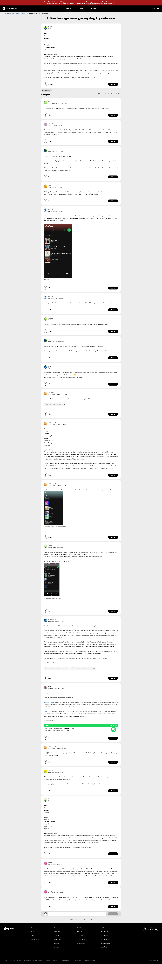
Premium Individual (105, 931)
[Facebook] (156, 929)
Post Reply (112, 914)
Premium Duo (104, 935)
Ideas (93, 8)
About (33, 931)
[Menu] (158, 8)
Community (11, 8)
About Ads (47, 960)
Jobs (32, 935)
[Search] (147, 8)
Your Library (22, 13)
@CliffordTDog (48, 702)
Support (79, 931)
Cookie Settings (37, 960)
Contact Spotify (81, 943)
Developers (57, 935)
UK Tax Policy (78, 960)
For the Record (35, 939)
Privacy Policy (27, 960)
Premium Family (104, 939)
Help (68, 8)
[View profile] (45, 28)
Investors (56, 943)
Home (12, 13)
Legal (5, 960)
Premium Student (105, 943)
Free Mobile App (82, 939)
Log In (153, 9)
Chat (80, 8)
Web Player (80, 935)
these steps (92, 4)
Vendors (56, 947)
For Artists (57, 931)
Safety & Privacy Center (15, 960)
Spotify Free (103, 947)
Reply (113, 84)
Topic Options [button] (46, 90)
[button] (117, 28)
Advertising (57, 939)
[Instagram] (145, 929)
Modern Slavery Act (67, 960)
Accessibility (56, 960)
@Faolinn (46, 711)
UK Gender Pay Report (89, 960)
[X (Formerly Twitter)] (150, 929)
